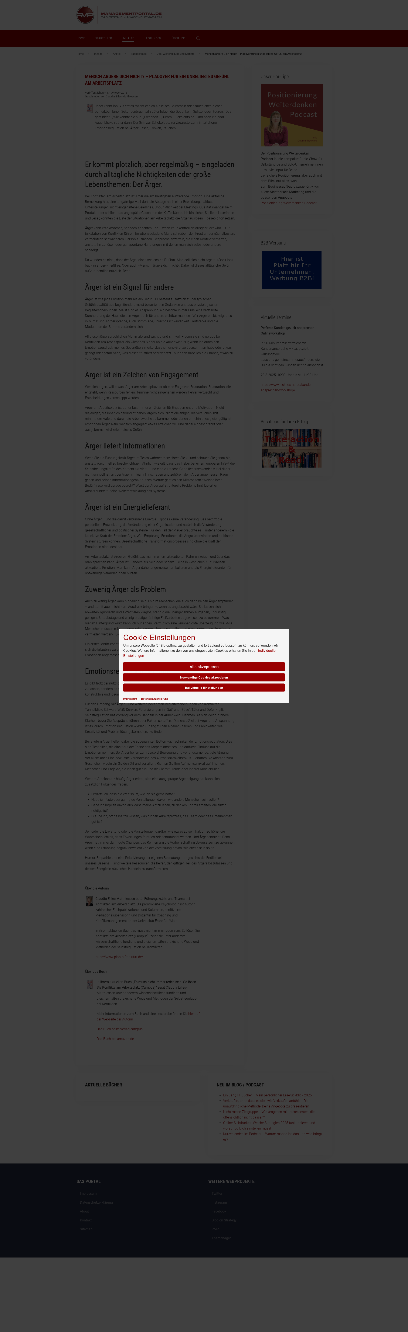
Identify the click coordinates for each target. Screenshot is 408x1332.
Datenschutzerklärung (154, 699)
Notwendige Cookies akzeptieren (204, 677)
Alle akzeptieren (204, 667)
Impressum (130, 699)
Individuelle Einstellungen (204, 687)
